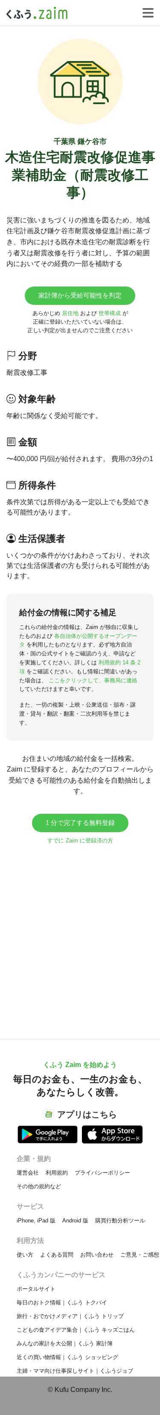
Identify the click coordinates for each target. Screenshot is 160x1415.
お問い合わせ (96, 1254)
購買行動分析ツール (120, 1220)
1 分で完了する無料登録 (80, 822)
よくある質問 (56, 1254)
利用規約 (57, 1172)
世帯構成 (110, 313)
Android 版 (75, 1220)
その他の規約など (39, 1186)
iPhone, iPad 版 (36, 1220)
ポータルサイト (36, 1289)
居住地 (70, 313)
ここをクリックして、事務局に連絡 (93, 680)
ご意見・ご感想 (139, 1254)
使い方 (25, 1254)
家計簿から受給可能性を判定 (80, 295)
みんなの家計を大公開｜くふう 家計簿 (65, 1343)
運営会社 (28, 1172)
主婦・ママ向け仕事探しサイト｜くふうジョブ (75, 1371)
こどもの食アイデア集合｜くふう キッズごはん (76, 1330)
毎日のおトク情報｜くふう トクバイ (62, 1302)
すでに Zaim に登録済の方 (80, 840)
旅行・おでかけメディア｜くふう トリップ (70, 1316)
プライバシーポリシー (102, 1172)
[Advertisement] (80, 937)
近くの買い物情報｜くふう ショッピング (67, 1357)
